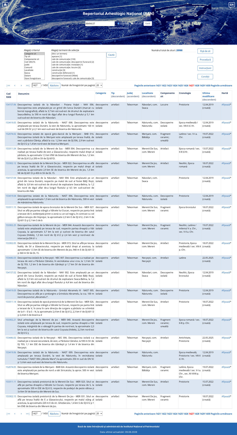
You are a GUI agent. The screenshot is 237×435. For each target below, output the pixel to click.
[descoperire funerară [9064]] (79, 75)
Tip (113, 93)
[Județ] (34, 64)
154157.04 (11, 177)
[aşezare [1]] (79, 56)
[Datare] (34, 75)
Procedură (205, 59)
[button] (232, 5)
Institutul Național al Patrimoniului (141, 426)
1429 (202, 85)
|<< (8, 85)
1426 (185, 85)
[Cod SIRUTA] (34, 62)
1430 (207, 85)
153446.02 (11, 337)
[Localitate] (34, 70)
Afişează (226, 104)
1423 (169, 85)
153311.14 (11, 301)
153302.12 (11, 163)
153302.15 (11, 396)
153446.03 (11, 257)
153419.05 (11, 122)
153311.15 (11, 207)
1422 (163, 85)
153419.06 (11, 352)
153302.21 (11, 319)
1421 (158, 85)
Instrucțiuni (205, 68)
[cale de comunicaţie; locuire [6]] (79, 67)
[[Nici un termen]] (79, 53)
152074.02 (11, 133)
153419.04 (11, 195)
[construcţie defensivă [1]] (79, 73)
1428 (196, 85)
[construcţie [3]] (79, 70)
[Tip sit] (34, 56)
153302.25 (11, 225)
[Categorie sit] (34, 53)
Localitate (147, 93)
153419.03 (11, 290)
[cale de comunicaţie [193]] (79, 59)
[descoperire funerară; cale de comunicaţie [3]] (79, 78)
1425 (180, 85)
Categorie (101, 93)
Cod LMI (137, 23)
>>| (28, 85)
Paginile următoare (221, 85)
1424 (174, 85)
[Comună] (34, 67)
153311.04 (11, 148)
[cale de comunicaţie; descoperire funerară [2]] (79, 62)
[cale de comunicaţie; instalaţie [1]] (79, 64)
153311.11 (11, 381)
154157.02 (11, 272)
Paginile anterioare (144, 85)
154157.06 (11, 104)
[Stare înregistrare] (34, 78)
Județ (130, 93)
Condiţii (205, 76)
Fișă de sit (205, 51)
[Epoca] (34, 73)
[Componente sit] (34, 59)
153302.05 (11, 243)
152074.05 (11, 367)
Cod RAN (124, 23)
